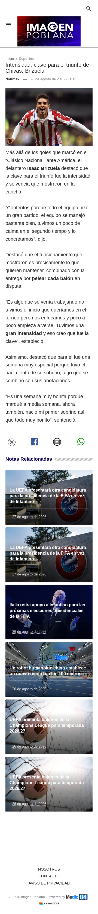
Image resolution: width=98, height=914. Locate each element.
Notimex (12, 79)
